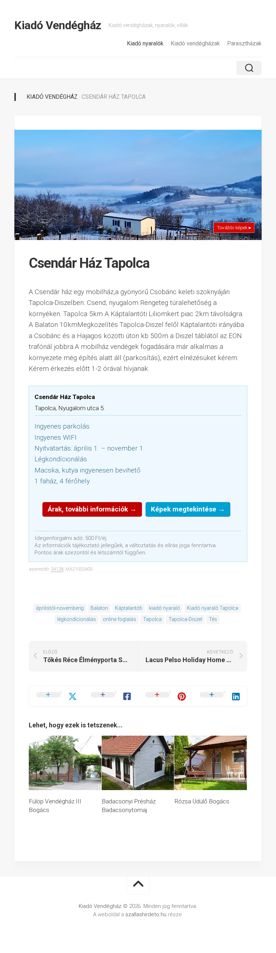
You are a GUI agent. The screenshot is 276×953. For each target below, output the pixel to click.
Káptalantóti (128, 608)
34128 (57, 569)
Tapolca (152, 619)
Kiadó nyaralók (145, 43)
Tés (213, 619)
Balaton (99, 608)
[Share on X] (56, 696)
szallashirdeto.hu (146, 914)
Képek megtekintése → (188, 509)
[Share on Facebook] (111, 696)
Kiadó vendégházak (195, 43)
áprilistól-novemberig (60, 608)
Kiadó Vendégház (57, 25)
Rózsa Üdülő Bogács (201, 801)
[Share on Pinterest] (165, 696)
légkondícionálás (76, 619)
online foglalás (119, 619)
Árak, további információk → (92, 509)
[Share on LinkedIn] (220, 696)
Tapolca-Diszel (185, 619)
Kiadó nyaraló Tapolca (212, 608)
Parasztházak (244, 43)
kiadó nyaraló (164, 608)
